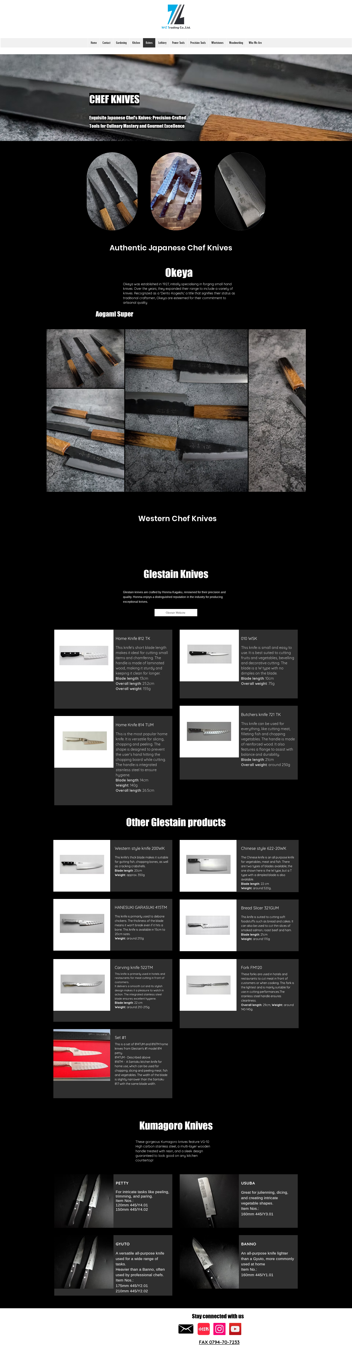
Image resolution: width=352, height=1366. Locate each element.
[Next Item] (299, 410)
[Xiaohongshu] (204, 1329)
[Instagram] (219, 1329)
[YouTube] (235, 1329)
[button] (121, 42)
